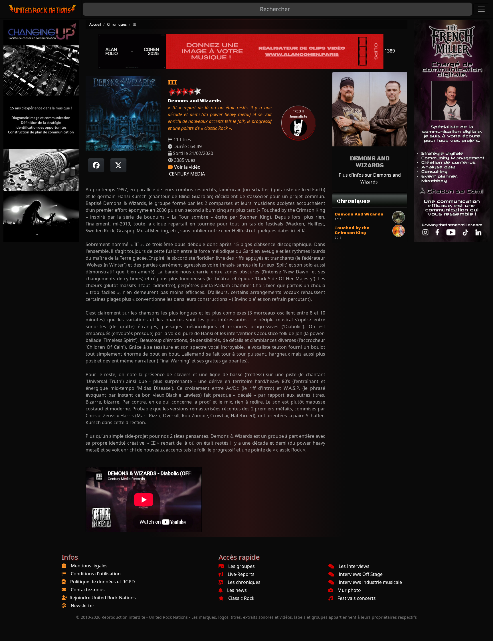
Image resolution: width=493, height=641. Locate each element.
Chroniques (117, 24)
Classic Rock (241, 598)
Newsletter (82, 605)
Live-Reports (241, 574)
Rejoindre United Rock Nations (103, 597)
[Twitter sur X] (118, 165)
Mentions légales (89, 566)
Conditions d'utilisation (96, 574)
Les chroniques (244, 582)
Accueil (95, 24)
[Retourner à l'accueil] (43, 9)
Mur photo (349, 590)
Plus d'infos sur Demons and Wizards (370, 178)
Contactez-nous (88, 589)
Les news (237, 590)
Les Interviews (354, 566)
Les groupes (241, 566)
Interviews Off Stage (361, 574)
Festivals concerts (357, 598)
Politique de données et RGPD (102, 581)
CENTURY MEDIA (186, 174)
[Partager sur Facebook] (96, 165)
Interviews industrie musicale (370, 582)
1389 (389, 51)
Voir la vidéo (187, 167)
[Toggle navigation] (481, 9)
